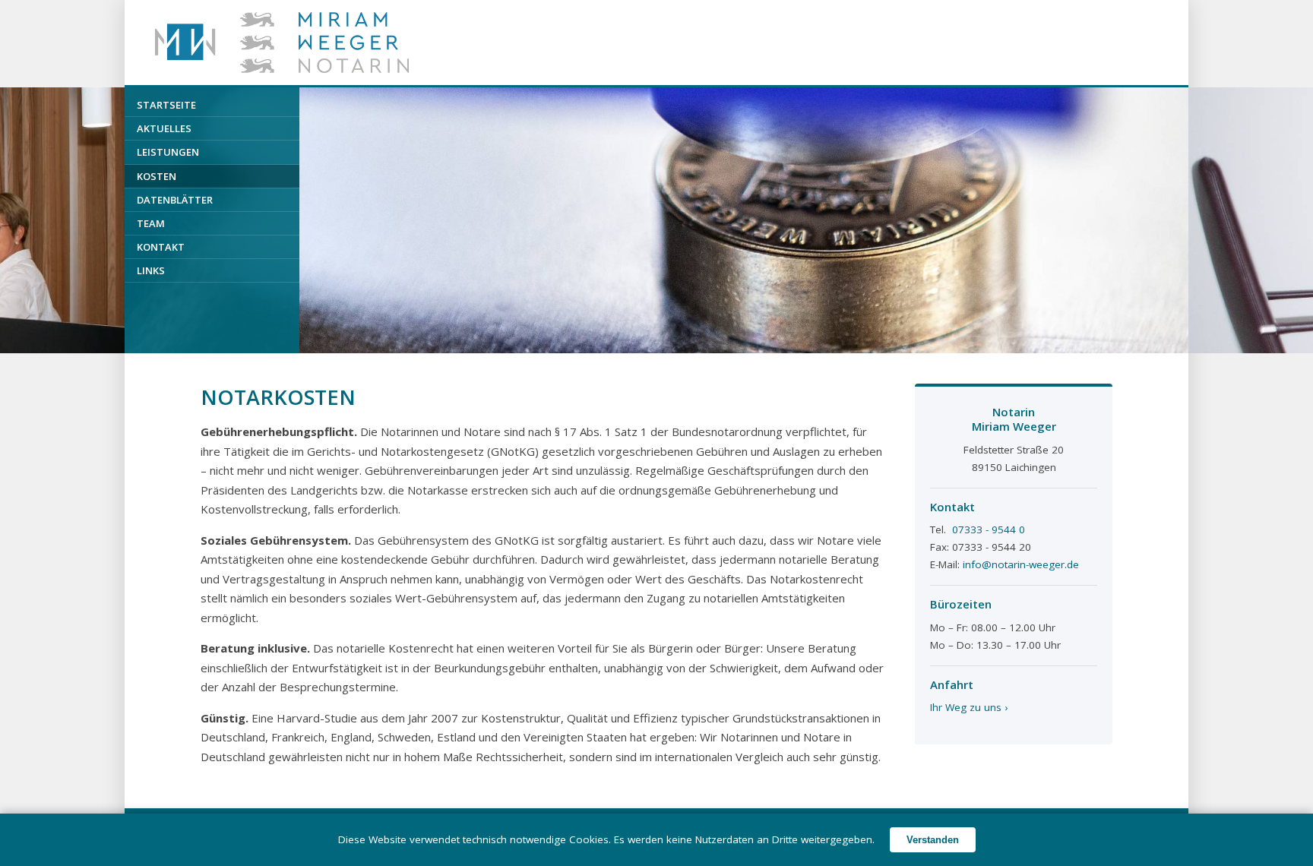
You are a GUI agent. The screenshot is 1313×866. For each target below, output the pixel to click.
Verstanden (932, 839)
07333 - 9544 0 (988, 529)
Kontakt (161, 247)
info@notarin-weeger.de (1021, 564)
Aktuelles (164, 128)
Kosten (156, 176)
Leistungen (168, 152)
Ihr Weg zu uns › (969, 707)
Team (151, 223)
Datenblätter (175, 200)
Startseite (166, 105)
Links (151, 270)
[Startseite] (282, 42)
